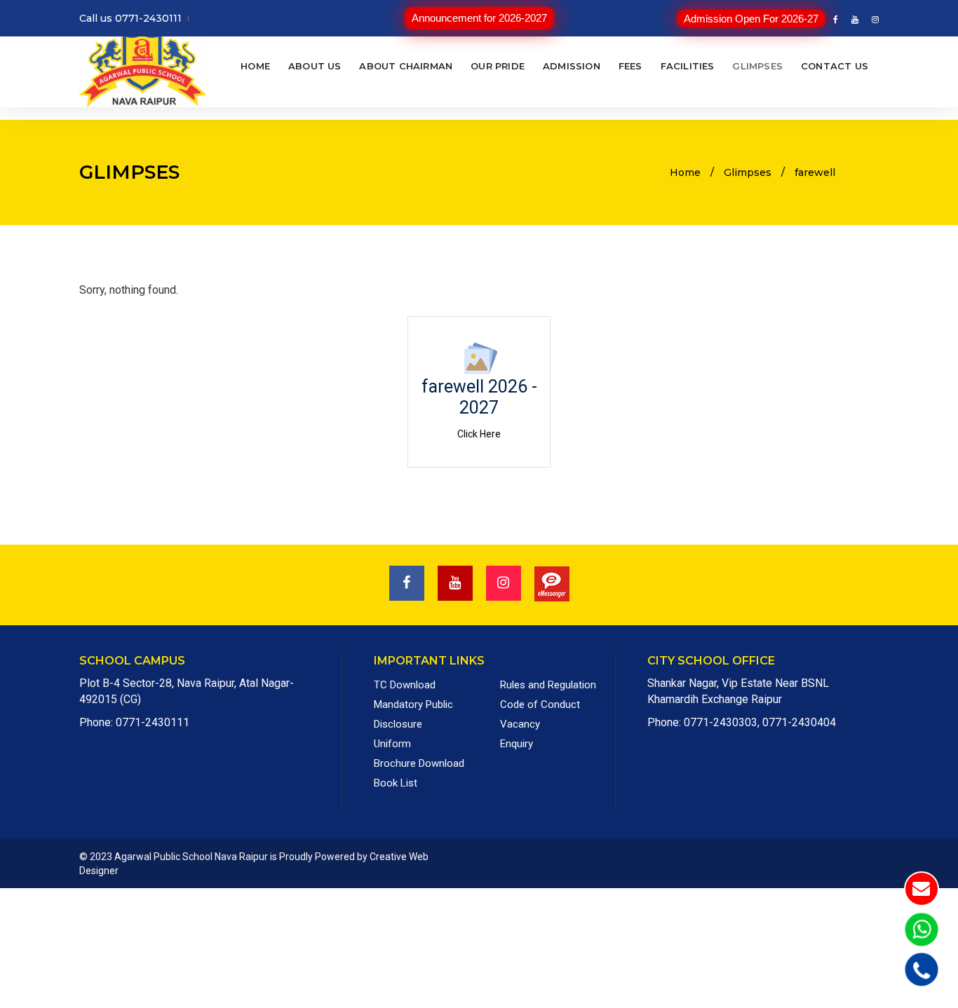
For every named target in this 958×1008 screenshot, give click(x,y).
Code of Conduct (540, 704)
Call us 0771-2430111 (130, 18)
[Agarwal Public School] (142, 65)
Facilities (688, 65)
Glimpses (757, 65)
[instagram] (872, 20)
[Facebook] (836, 20)
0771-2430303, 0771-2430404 (760, 722)
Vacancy (520, 724)
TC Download (405, 685)
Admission (571, 65)
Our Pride (498, 65)
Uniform (392, 743)
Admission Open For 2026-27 (751, 19)
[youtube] (855, 20)
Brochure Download (419, 763)
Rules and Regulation (548, 685)
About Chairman (405, 65)
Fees (630, 65)
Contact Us (834, 65)
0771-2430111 (152, 722)
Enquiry (516, 743)
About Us (315, 65)
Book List (395, 783)
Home (255, 65)
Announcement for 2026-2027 (479, 18)
